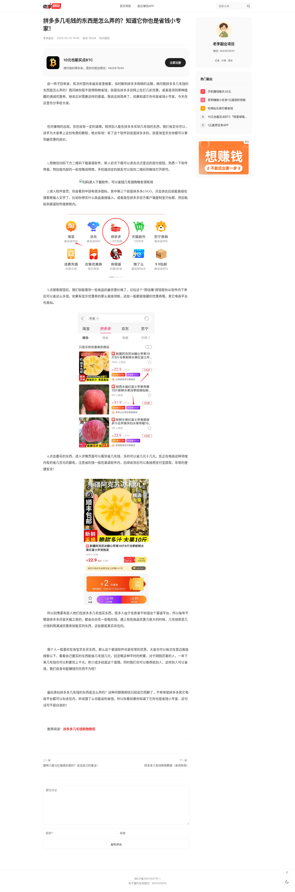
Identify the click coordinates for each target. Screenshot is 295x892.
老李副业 (48, 38)
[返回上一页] (287, 872)
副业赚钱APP (145, 6)
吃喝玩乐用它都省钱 (220, 108)
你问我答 (104, 38)
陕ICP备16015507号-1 (147, 878)
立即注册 (175, 62)
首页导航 (125, 6)
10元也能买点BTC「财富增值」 (227, 116)
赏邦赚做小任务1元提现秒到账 (227, 100)
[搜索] (248, 6)
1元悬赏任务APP (218, 125)
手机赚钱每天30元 (219, 91)
